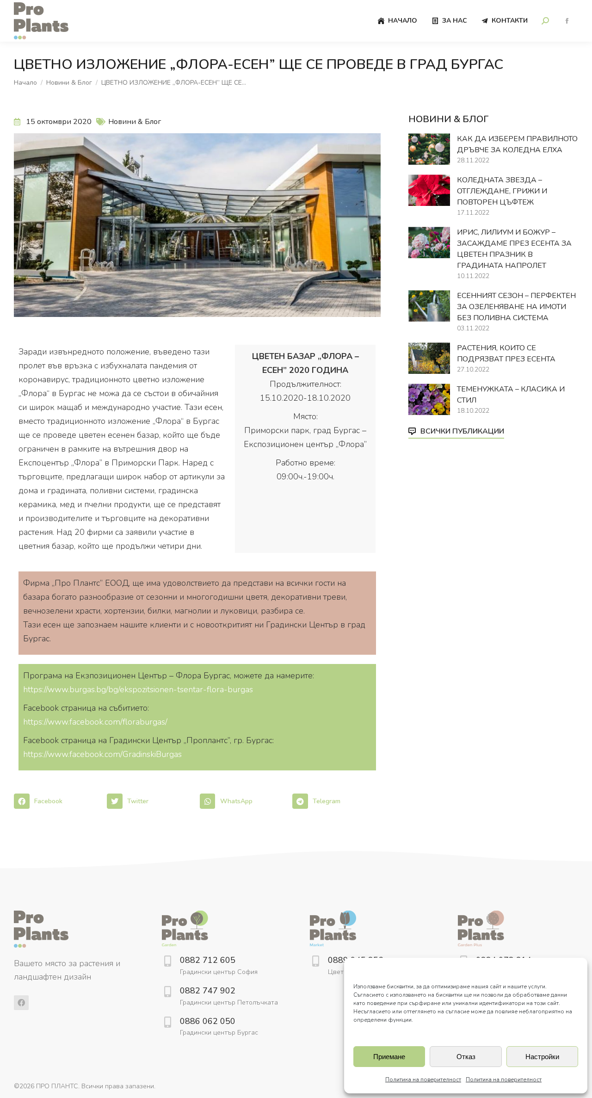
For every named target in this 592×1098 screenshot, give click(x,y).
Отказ (465, 1057)
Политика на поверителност (423, 1079)
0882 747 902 (207, 990)
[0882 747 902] (167, 991)
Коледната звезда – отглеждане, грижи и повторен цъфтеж (502, 191)
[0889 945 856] (315, 961)
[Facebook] (21, 1002)
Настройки (542, 1057)
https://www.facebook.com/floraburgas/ (95, 721)
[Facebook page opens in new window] (566, 21)
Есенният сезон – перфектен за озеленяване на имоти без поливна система (516, 307)
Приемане (389, 1057)
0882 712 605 (207, 960)
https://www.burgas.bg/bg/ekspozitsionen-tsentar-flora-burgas (138, 689)
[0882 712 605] (167, 961)
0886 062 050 (207, 1021)
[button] (58, 801)
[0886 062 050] (167, 1022)
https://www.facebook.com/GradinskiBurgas (102, 754)
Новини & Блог (134, 122)
